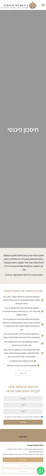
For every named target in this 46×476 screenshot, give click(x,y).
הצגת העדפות (23, 466)
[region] (23, 459)
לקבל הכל (23, 460)
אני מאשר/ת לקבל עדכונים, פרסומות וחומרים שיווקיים (23, 417)
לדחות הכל (23, 471)
